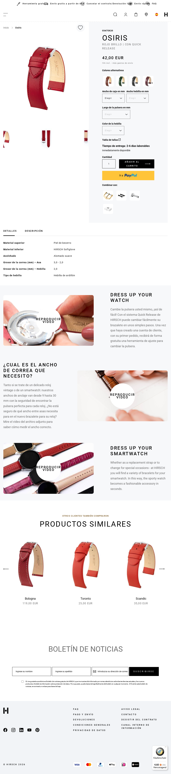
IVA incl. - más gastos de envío (117, 63)
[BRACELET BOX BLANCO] (108, 209)
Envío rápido (140, 4)
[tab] (10, 230)
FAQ (153, 4)
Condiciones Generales (92, 725)
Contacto (129, 714)
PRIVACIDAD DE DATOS (89, 730)
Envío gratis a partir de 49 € (65, 4)
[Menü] (166, 748)
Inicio (6, 27)
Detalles (10, 231)
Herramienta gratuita (33, 4)
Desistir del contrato (139, 719)
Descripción (34, 231)
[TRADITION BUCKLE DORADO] (108, 195)
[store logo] (166, 15)
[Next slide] (150, 83)
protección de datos (62, 684)
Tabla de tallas (110, 140)
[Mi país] (156, 14)
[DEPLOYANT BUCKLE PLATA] (135, 195)
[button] (46, 139)
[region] (128, 82)
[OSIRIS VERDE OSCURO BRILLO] (121, 81)
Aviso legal (130, 709)
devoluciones (84, 719)
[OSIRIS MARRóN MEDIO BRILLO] (108, 81)
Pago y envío (83, 714)
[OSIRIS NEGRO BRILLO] (135, 81)
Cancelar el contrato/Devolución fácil (107, 4)
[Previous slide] (9, 569)
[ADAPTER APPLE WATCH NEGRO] (121, 195)
